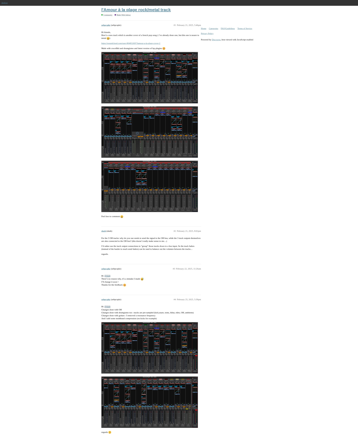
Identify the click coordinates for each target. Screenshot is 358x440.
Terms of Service (244, 28)
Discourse (216, 40)
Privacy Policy (207, 33)
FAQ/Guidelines (228, 28)
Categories (213, 28)
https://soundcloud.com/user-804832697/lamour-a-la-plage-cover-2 (130, 43)
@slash (107, 276)
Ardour (4, 3)
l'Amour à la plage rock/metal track (136, 9)
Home (203, 28)
